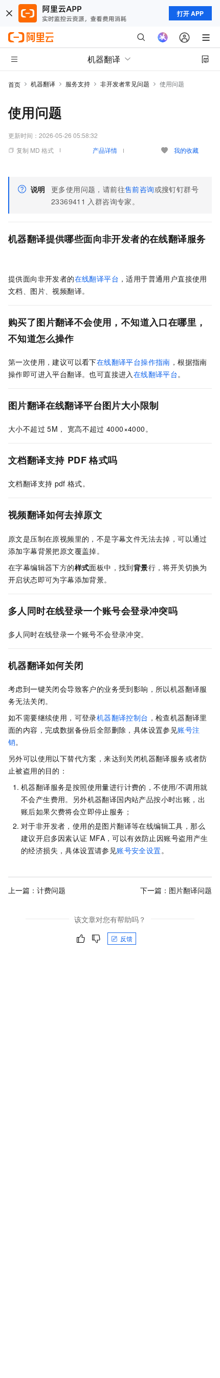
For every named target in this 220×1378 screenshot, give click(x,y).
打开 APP (190, 13)
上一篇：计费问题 (36, 890)
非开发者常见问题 (124, 83)
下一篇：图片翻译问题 (176, 890)
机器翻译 (43, 83)
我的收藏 (186, 150)
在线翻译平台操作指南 (133, 362)
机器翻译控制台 (122, 717)
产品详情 (105, 150)
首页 (14, 84)
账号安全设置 (139, 850)
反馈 (126, 938)
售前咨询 (140, 189)
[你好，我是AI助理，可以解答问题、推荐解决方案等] (162, 37)
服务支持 (77, 83)
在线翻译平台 (97, 278)
